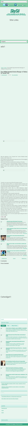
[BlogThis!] (2, 216)
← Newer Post (4, 258)
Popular (3, 325)
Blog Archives (14, 325)
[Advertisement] (14, 30)
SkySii (14, 11)
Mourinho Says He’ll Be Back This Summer (14, 221)
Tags (8, 325)
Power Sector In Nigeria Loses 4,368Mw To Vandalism (16, 328)
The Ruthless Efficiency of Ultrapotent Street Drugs (11, 396)
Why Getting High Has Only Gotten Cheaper (9, 398)
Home (2, 67)
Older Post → (24, 258)
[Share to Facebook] (5, 216)
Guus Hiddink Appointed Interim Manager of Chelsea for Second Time (14, 72)
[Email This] (1, 216)
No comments (15, 74)
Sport (5, 67)
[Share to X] (4, 216)
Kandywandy (4, 74)
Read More (11, 226)
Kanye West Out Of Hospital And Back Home (14, 354)
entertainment (4, 408)
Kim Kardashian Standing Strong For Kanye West (15, 361)
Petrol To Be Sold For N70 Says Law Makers (14, 367)
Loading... (3, 392)
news (2, 410)
